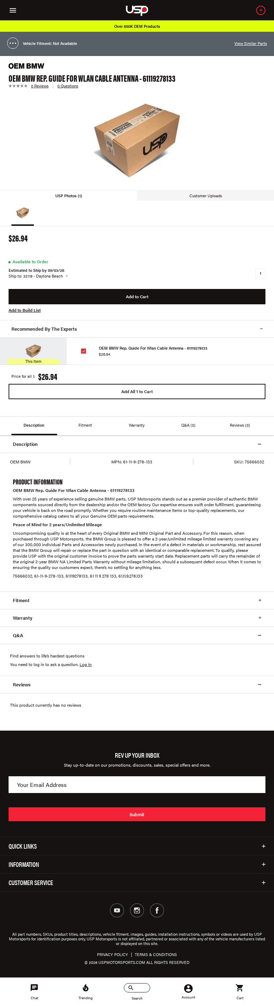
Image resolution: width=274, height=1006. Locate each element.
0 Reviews (40, 85)
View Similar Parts (250, 43)
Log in (86, 664)
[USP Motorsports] (142, 10)
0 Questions (67, 85)
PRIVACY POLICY (112, 954)
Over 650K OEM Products (137, 26)
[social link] (117, 910)
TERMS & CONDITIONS (156, 954)
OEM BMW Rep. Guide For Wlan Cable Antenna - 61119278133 (153, 348)
